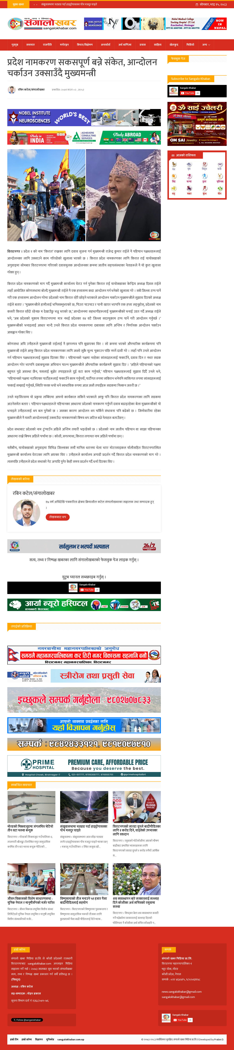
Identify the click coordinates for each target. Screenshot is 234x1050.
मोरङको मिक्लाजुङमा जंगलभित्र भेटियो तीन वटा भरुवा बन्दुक (30, 828)
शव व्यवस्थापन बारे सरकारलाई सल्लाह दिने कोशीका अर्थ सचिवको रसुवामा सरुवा (136, 902)
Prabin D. (219, 1039)
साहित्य (157, 44)
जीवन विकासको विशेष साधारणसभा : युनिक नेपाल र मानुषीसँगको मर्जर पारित (30, 901)
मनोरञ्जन (64, 44)
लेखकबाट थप (57, 517)
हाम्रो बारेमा (27, 1039)
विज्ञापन (39, 1039)
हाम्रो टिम (14, 1039)
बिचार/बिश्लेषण (85, 44)
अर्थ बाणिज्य (124, 44)
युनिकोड (50, 1039)
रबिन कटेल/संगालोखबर (31, 89)
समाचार (30, 44)
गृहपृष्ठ (15, 44)
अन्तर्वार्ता (105, 44)
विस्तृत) (16, 979)
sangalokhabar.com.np (70, 1039)
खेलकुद (174, 44)
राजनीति (47, 44)
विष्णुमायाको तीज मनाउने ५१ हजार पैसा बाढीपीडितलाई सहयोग (83, 901)
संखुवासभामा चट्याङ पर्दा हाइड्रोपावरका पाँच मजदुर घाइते (83, 828)
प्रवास (143, 44)
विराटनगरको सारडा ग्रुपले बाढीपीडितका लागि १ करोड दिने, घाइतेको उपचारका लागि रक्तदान (86, 4)
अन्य (204, 44)
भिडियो (190, 44)
